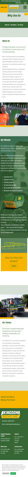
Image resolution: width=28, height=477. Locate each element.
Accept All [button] (13, 473)
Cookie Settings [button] (6, 473)
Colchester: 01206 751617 (8, 421)
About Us (7, 25)
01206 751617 (18, 3)
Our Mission (13, 25)
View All (14, 266)
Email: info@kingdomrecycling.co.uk (11, 424)
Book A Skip (4, 7)
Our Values (20, 25)
